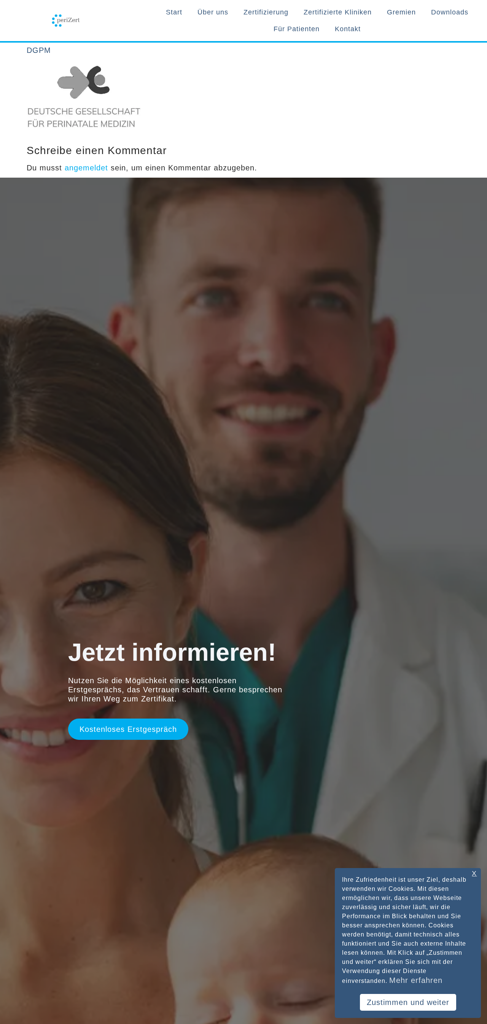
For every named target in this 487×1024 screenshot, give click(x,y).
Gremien (401, 12)
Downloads (449, 12)
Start (174, 12)
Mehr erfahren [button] (415, 980)
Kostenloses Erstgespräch (128, 729)
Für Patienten (297, 29)
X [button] (474, 873)
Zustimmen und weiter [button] (408, 1002)
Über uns (212, 12)
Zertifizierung (266, 12)
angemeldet (86, 168)
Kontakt (348, 29)
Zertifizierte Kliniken (338, 12)
